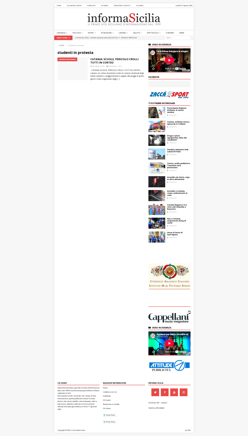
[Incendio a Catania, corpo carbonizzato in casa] (156, 195)
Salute (136, 33)
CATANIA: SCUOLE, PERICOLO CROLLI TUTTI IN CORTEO (114, 60)
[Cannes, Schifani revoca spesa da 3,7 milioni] (156, 126)
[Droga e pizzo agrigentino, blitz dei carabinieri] (156, 140)
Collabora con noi (74, 5)
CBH (189, 430)
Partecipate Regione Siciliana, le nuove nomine (176, 110)
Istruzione (106, 33)
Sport (91, 33)
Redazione (112, 66)
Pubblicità (91, 5)
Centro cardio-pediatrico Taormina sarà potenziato (178, 165)
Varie (181, 33)
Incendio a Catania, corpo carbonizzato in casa (177, 193)
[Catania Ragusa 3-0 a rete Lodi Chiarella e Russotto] (156, 209)
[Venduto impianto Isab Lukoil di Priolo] (156, 154)
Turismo (170, 33)
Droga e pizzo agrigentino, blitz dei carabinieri (177, 137)
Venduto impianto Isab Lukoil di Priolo (177, 150)
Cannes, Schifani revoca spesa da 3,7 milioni (178, 123)
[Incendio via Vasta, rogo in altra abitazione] (156, 181)
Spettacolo (153, 33)
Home (59, 5)
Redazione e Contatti (122, 5)
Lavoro (122, 33)
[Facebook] (165, 392)
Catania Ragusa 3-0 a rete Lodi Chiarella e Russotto (177, 207)
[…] (118, 79)
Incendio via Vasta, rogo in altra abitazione (178, 178)
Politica (77, 33)
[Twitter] (155, 392)
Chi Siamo (104, 5)
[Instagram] (183, 392)
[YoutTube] (174, 392)
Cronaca (61, 33)
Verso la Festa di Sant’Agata (175, 233)
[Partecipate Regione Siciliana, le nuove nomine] (156, 112)
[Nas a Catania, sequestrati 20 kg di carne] (156, 223)
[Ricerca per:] (178, 37)
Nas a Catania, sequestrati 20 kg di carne (176, 220)
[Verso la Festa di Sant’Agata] (156, 237)
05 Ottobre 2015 (98, 66)
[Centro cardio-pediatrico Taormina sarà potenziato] (156, 167)
